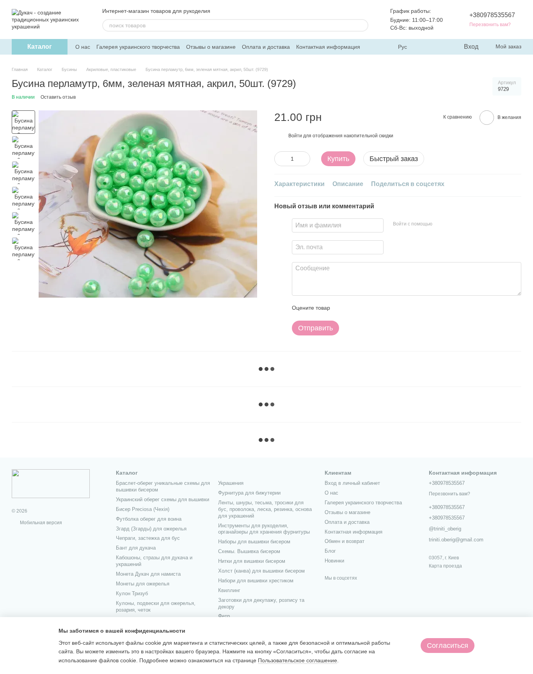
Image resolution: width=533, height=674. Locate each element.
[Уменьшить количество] (280, 159)
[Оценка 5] (393, 308)
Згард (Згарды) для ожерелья (151, 529)
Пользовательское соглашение (297, 660)
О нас (82, 47)
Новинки (334, 561)
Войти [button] (295, 135)
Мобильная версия (40, 522)
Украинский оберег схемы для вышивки (162, 499)
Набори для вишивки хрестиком (255, 581)
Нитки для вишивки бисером (251, 561)
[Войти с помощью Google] (453, 224)
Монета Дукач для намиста (148, 574)
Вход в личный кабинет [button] (352, 483)
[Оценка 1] (343, 308)
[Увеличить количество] (304, 159)
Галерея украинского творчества (138, 47)
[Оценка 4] (380, 308)
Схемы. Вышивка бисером (249, 551)
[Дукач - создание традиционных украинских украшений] (51, 483)
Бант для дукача (136, 548)
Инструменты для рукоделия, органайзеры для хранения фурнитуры (264, 529)
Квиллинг (229, 590)
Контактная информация (328, 47)
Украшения (230, 483)
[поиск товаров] (362, 25)
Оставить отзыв (58, 97)
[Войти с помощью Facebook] (441, 224)
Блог (330, 551)
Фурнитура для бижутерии (249, 493)
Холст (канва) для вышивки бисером (261, 571)
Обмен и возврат (344, 541)
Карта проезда (445, 566)
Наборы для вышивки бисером (254, 542)
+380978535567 (492, 15)
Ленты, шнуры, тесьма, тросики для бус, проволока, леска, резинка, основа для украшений (265, 509)
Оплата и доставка (266, 47)
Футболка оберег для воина (148, 519)
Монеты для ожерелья (142, 584)
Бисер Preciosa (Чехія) (142, 509)
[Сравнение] (426, 47)
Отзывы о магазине (211, 47)
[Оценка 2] (355, 308)
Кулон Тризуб (132, 593)
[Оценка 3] (368, 308)
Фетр (224, 616)
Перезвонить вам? (490, 24)
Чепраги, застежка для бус (148, 538)
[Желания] (441, 47)
